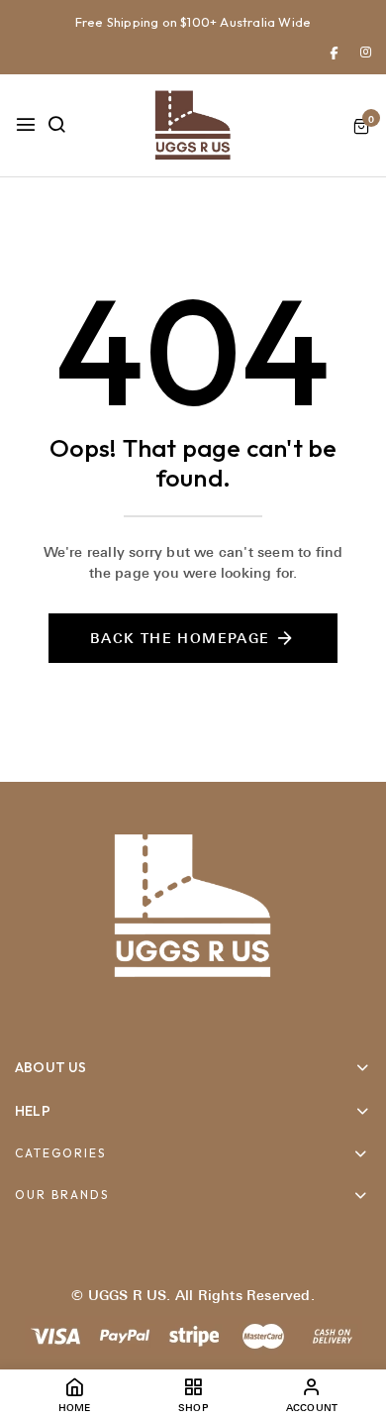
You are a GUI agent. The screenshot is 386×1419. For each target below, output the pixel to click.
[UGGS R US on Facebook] (334, 51)
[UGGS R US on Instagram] (365, 51)
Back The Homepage (180, 638)
